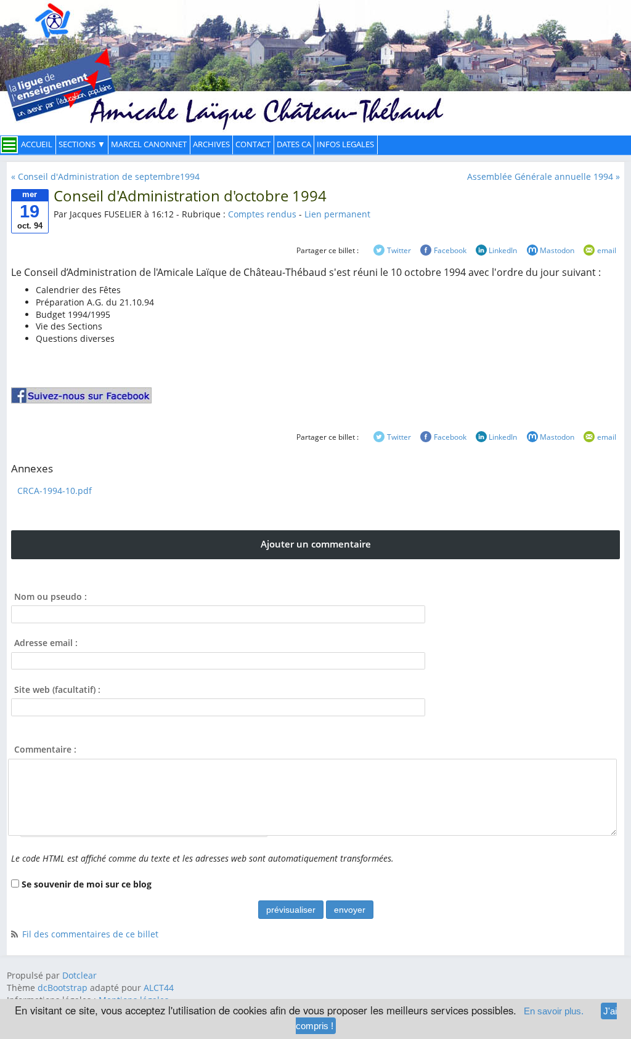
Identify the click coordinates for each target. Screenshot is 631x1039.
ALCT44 (157, 987)
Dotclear (79, 975)
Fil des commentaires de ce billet (90, 934)
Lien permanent (337, 214)
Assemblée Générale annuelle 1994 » (543, 176)
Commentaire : (45, 749)
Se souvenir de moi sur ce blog (87, 884)
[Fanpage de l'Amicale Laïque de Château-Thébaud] (81, 395)
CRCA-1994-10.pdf (54, 490)
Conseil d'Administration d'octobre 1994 (190, 196)
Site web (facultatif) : (57, 689)
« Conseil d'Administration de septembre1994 (105, 176)
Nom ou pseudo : (50, 596)
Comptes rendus (262, 214)
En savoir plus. (554, 1011)
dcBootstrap (63, 987)
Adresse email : (46, 643)
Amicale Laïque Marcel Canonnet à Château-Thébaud (315, 58)
